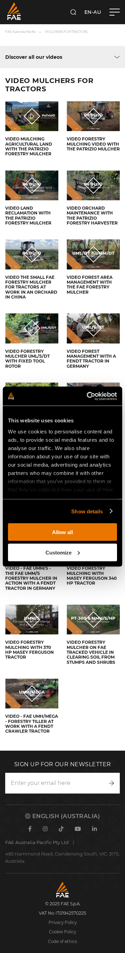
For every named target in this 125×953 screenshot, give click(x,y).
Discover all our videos (33, 57)
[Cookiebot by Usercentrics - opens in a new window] (88, 396)
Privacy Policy (63, 922)
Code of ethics (62, 941)
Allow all (62, 532)
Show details (87, 511)
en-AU (92, 12)
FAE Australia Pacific (20, 32)
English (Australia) (65, 816)
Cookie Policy (62, 931)
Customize (58, 552)
